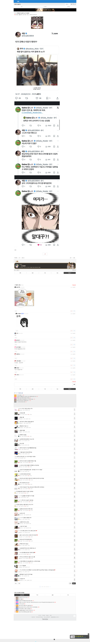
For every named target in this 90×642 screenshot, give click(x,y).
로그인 (40, 615)
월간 (52, 594)
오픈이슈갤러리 (17, 4)
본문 (32, 272)
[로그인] (72, 1)
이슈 (68, 594)
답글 (17, 330)
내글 (21, 6)
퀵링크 (47, 615)
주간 (37, 594)
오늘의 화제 (22, 594)
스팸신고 (22, 257)
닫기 (88, 634)
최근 (16, 583)
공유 (70, 257)
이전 (45, 272)
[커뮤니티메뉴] (15, 1)
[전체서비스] (75, 1)
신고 (19, 257)
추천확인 (15, 257)
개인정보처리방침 (39, 617)
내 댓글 (45, 6)
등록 (74, 384)
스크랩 (74, 257)
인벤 (18, 1)
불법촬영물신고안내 (55, 617)
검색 (70, 583)
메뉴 (15, 270)
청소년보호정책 (47, 617)
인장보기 (17, 270)
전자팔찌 (16, 14)
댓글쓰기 (69, 272)
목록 (20, 272)
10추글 (68, 6)
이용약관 (33, 617)
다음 (57, 272)
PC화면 (43, 615)
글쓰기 (75, 4)
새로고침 (74, 381)
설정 (51, 615)
